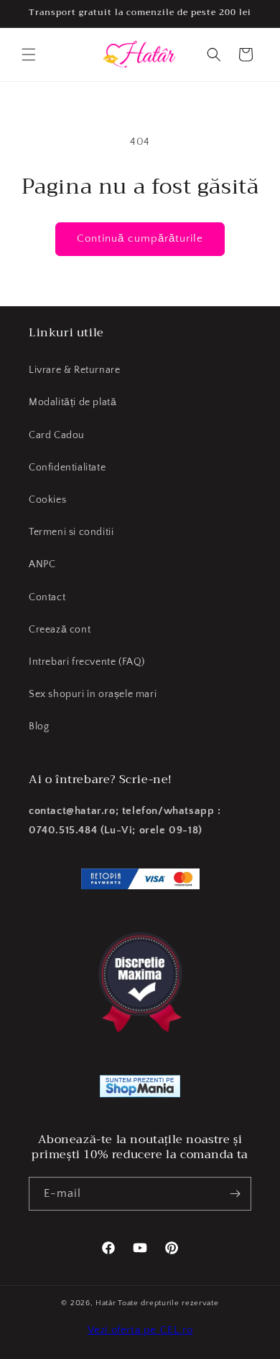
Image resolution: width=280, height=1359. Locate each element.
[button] (29, 54)
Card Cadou (57, 435)
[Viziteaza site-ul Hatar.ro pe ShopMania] (140, 1089)
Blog (39, 726)
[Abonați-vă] (235, 1194)
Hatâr (105, 1303)
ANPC (42, 564)
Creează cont (59, 629)
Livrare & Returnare (74, 370)
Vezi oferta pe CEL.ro (140, 1330)
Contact (47, 597)
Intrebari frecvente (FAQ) (87, 662)
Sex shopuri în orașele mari (93, 694)
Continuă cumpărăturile (140, 238)
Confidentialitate (67, 467)
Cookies (47, 500)
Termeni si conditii (71, 532)
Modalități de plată (72, 402)
